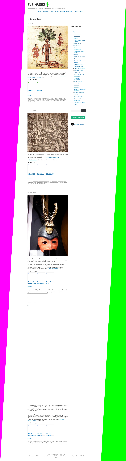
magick (46, 99)
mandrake (50, 99)
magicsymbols (56, 442)
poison (34, 100)
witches (65, 100)
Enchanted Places (78, 70)
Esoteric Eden (49, 98)
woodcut (44, 183)
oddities (33, 292)
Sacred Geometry (78, 96)
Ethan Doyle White (53, 268)
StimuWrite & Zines (48, 11)
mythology (55, 99)
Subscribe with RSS (79, 124)
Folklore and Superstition (77, 78)
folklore (33, 99)
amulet (53, 441)
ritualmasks (40, 292)
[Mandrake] (47, 47)
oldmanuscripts (47, 182)
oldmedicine (30, 100)
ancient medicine (58, 98)
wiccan (49, 292)
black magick (30, 290)
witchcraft (61, 100)
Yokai (75, 104)
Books (39, 11)
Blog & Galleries (59, 11)
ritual (37, 292)
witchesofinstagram (31, 183)
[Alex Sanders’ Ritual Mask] (47, 225)
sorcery (57, 182)
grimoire (39, 182)
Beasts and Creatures (79, 56)
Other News (77, 36)
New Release (77, 34)
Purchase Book (33, 160)
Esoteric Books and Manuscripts (79, 75)
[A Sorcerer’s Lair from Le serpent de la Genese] (47, 132)
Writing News (77, 43)
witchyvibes (36, 101)
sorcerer (53, 182)
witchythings (30, 101)
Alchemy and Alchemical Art (77, 48)
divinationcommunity (31, 442)
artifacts (59, 289)
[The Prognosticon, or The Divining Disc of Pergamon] (47, 354)
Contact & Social (78, 11)
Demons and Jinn (78, 66)
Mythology (76, 87)
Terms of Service (80, 455)
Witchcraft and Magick (44, 181)
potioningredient (43, 100)
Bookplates (77, 58)
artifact (56, 441)
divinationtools (40, 442)
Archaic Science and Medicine (39, 98)
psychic (29, 443)
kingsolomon (46, 442)
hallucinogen (38, 99)
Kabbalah (76, 85)
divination (65, 441)
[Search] (83, 110)
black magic (60, 181)
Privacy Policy (62, 454)
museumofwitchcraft (57, 290)
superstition (53, 100)
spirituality (46, 292)
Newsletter (69, 11)
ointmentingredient (62, 99)
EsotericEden (34, 182)
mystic (63, 290)
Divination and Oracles (37, 441)
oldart (42, 182)
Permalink (29, 95)
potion (38, 100)
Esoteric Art (77, 72)
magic (42, 99)
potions (48, 100)
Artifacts (76, 54)
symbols (38, 443)
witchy (53, 443)
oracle (64, 442)
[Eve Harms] (37, 5)
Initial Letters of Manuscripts (78, 82)
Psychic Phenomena (79, 92)
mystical (29, 292)
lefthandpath (42, 290)
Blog (74, 31)
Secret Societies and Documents (79, 99)
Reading (76, 38)
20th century (54, 181)
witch (58, 100)
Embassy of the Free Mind (52, 157)
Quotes (76, 94)
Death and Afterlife (78, 64)
